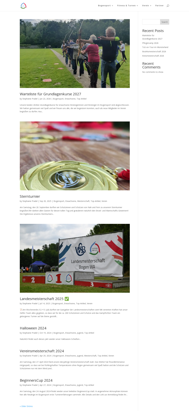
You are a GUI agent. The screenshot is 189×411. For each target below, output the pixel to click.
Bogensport (58, 98)
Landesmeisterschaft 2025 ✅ (44, 298)
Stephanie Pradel (29, 98)
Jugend (80, 332)
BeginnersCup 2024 (36, 380)
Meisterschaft (83, 201)
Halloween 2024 (33, 328)
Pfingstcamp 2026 (150, 43)
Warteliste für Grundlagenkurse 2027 (50, 93)
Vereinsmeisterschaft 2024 (42, 350)
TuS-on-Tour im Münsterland (155, 47)
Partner (159, 6)
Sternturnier (30, 196)
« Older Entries (26, 406)
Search (165, 22)
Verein (104, 201)
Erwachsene (70, 98)
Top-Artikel (81, 98)
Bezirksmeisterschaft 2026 (154, 51)
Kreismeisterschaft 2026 (153, 55)
